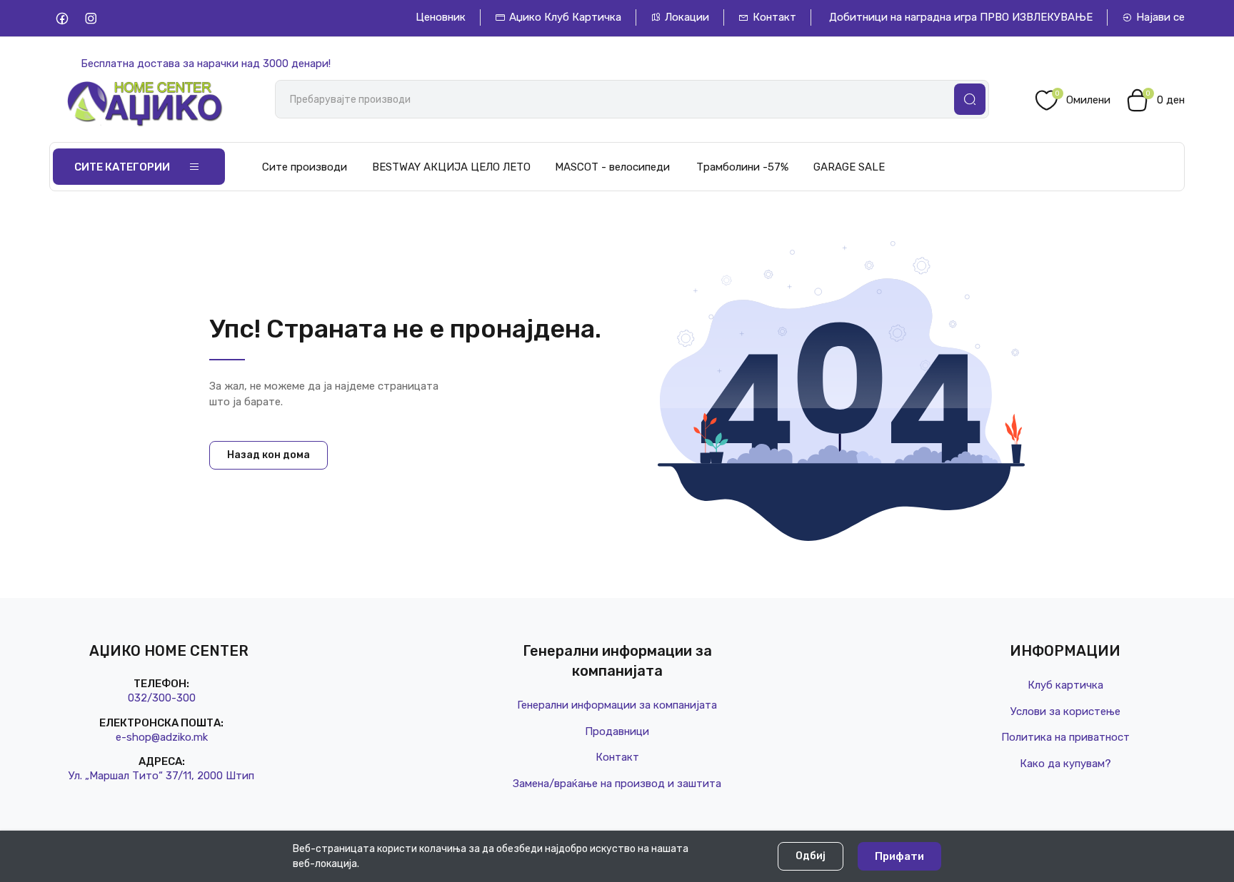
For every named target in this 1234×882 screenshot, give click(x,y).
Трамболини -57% (742, 167)
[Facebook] (61, 18)
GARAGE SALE (849, 167)
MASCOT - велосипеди (612, 167)
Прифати (899, 856)
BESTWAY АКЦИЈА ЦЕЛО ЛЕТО (451, 167)
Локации (687, 17)
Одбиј (811, 856)
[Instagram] (90, 18)
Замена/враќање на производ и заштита (617, 783)
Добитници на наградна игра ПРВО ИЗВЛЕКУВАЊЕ (961, 17)
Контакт (774, 17)
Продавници (617, 731)
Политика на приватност (1065, 737)
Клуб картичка (1065, 685)
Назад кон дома (268, 455)
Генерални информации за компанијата (617, 705)
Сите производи (304, 167)
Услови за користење (1065, 711)
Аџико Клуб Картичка (565, 17)
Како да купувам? (1065, 763)
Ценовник (441, 17)
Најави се (1160, 17)
